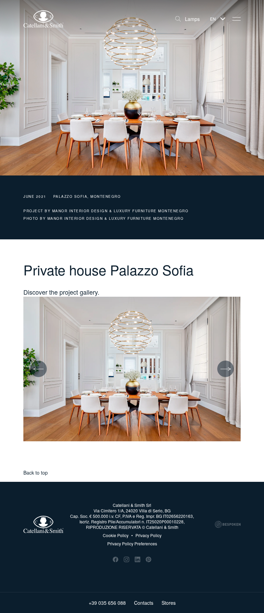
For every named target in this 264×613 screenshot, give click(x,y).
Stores (169, 602)
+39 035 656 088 (107, 602)
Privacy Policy (146, 535)
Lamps (192, 18)
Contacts (143, 602)
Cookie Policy (116, 535)
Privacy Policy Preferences (132, 543)
